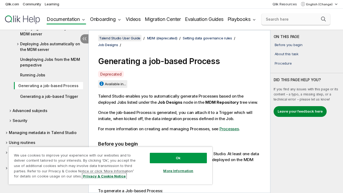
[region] (110, 165)
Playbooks (239, 19)
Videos (133, 19)
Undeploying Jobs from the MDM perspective (50, 62)
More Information (178, 171)
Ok (178, 158)
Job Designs (108, 45)
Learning (52, 4)
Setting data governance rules (207, 38)
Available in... (115, 84)
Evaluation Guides (204, 19)
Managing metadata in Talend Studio (43, 132)
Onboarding (103, 19)
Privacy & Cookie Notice (104, 176)
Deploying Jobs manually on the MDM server (49, 31)
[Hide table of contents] (84, 38)
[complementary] (306, 111)
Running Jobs (32, 75)
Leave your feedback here (300, 111)
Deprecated (111, 74)
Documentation (63, 19)
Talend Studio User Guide (119, 38)
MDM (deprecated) (162, 38)
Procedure (283, 63)
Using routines (22, 142)
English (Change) (319, 4)
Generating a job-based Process (48, 85)
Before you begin (289, 45)
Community (32, 4)
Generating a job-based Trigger (49, 96)
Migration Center (163, 19)
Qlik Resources (285, 4)
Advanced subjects (30, 110)
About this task (287, 54)
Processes (229, 128)
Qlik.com (12, 4)
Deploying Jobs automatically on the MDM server (50, 47)
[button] (323, 19)
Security (20, 120)
